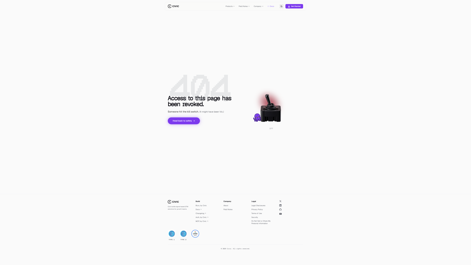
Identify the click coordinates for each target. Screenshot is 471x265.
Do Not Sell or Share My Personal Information (261, 222)
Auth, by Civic (201, 217)
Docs (272, 6)
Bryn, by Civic (201, 205)
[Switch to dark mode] (281, 6)
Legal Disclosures (258, 205)
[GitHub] (291, 209)
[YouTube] (291, 214)
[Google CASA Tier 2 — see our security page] (195, 234)
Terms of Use (256, 213)
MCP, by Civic (201, 221)
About (225, 205)
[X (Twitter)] (291, 201)
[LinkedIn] (291, 205)
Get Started (296, 6)
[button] (271, 107)
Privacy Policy (257, 209)
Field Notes (227, 209)
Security (254, 217)
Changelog (200, 213)
